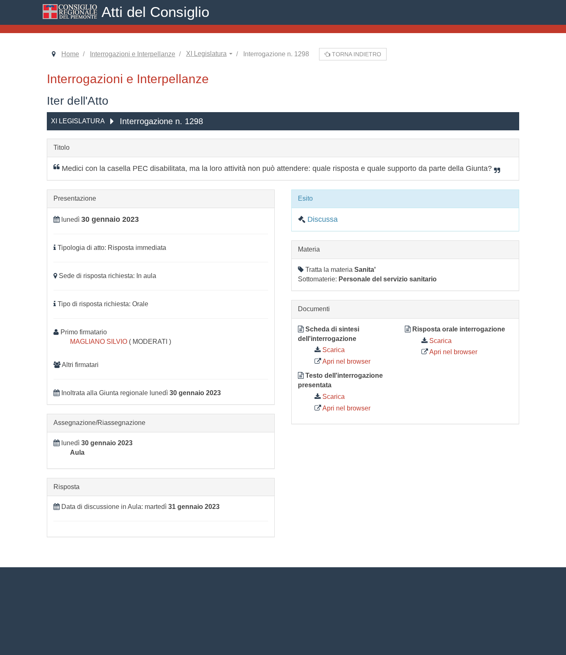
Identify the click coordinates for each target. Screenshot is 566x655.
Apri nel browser (345, 361)
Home (70, 54)
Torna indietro (355, 54)
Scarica (333, 349)
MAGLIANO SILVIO (99, 341)
